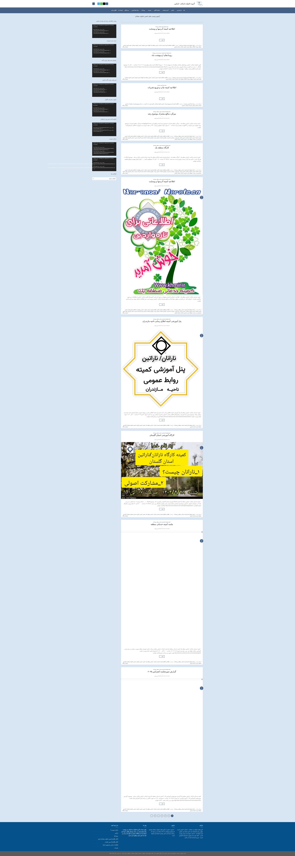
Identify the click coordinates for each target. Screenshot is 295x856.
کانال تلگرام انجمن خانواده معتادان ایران (108, 839)
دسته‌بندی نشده (179, 77)
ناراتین (172, 10)
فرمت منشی (134, 137)
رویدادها (143, 10)
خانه (184, 10)
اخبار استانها (166, 26)
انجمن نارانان (182, 137)
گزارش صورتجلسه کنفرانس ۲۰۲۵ (162, 672)
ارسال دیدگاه (125, 47)
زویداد (197, 47)
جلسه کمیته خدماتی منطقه (195, 79)
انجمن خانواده (145, 45)
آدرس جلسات (165, 10)
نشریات (149, 10)
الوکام (149, 45)
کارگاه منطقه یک (162, 148)
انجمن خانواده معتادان (136, 45)
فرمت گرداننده (140, 137)
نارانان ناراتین (177, 47)
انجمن (126, 136)
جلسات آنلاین (157, 10)
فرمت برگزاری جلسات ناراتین (163, 137)
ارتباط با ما (120, 10)
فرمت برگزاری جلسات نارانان (150, 137)
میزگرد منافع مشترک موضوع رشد (162, 114)
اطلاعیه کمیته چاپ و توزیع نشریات (162, 87)
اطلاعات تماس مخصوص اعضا (110, 845)
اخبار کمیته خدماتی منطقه (161, 111)
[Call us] (101, 3)
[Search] (93, 3)
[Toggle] (92, 848)
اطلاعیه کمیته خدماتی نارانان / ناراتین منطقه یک (161, 45)
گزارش (129, 137)
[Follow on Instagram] (107, 3)
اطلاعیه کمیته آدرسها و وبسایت (162, 29)
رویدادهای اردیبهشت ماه (162, 55)
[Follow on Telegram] (98, 3)
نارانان (181, 47)
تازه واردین (179, 10)
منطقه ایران (189, 47)
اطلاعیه (173, 45)
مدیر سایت (156, 33)
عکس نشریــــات (150, 104)
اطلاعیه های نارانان (132, 136)
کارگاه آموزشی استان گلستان (162, 435)
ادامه (161, 40)
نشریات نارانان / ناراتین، (187, 105)
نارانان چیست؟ (114, 830)
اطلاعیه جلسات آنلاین (161, 136)
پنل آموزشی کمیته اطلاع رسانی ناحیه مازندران (162, 321)
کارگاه (194, 47)
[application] (104, 31)
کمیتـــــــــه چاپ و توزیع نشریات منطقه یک (137, 104)
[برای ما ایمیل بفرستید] (104, 3)
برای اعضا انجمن (135, 10)
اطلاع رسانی (113, 10)
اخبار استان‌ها (161, 26)
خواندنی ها (172, 137)
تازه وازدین (177, 137)
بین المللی (126, 10)
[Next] (151, 815)
